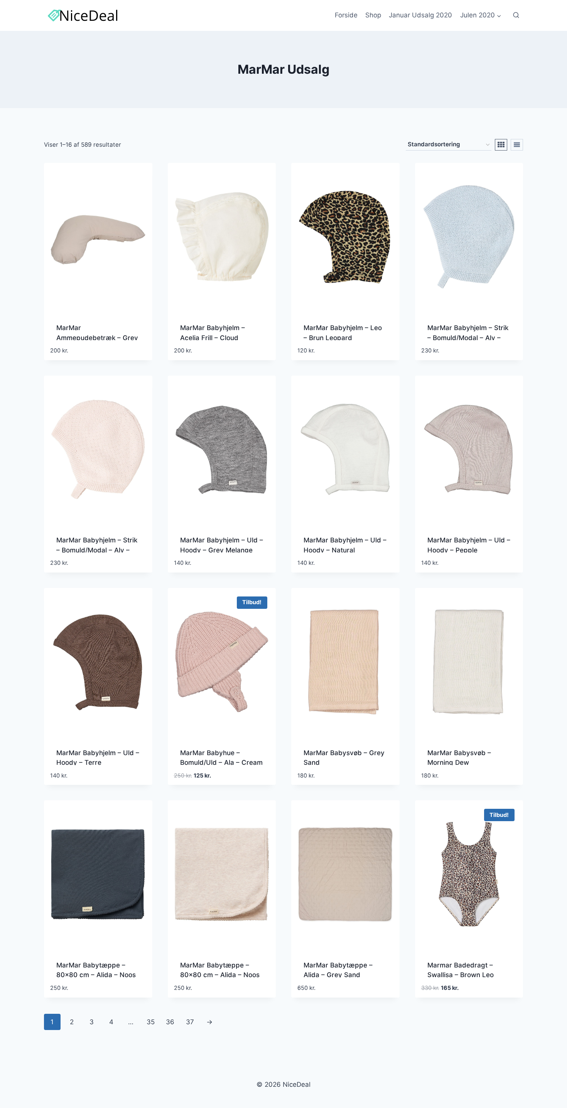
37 (190, 1022)
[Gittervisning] (501, 145)
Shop (373, 15)
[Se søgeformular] (516, 15)
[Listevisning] (517, 145)
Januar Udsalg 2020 (420, 15)
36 (170, 1022)
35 (151, 1022)
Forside (346, 15)
